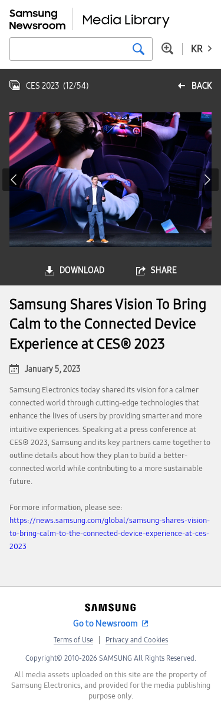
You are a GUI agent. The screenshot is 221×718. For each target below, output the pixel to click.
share (164, 270)
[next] (207, 179)
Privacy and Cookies (136, 640)
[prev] (13, 179)
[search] (138, 49)
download (82, 270)
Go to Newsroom (105, 623)
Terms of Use (73, 640)
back (202, 86)
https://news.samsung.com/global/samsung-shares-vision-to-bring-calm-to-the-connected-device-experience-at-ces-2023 (109, 533)
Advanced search (167, 48)
